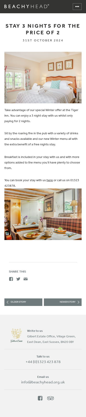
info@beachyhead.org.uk (43, 381)
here (50, 180)
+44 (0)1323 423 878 (43, 361)
